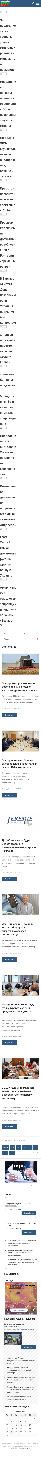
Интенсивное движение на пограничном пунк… (15, 1325)
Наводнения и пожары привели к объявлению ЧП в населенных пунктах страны (8, 104)
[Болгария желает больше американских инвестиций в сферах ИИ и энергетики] (20, 741)
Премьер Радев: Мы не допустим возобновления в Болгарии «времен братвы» (8, 244)
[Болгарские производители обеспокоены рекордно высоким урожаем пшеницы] (20, 664)
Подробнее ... (9, 715)
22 (30, 1428)
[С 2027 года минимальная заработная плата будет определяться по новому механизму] (20, 1068)
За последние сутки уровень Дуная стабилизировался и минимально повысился (22, 1262)
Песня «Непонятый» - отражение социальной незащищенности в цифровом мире (20, 1389)
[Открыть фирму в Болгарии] (21, 1182)
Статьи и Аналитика (17, 1446)
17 (7, 1428)
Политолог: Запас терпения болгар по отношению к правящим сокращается (22, 1243)
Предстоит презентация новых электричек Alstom (8, 199)
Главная (4, 1443)
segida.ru (27, 1448)
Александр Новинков (27, 1329)
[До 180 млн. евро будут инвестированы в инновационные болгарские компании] (20, 821)
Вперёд (5, 1153)
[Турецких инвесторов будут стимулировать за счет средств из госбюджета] (20, 985)
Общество (16, 1443)
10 (7, 1425)
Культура (22, 1443)
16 (35, 1425)
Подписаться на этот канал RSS (15, 1140)
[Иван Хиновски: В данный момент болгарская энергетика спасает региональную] (20, 904)
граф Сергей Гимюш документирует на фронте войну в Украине (21, 1360)
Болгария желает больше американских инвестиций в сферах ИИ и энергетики (19, 764)
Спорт (9, 1446)
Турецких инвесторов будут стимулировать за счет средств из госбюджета (19, 1008)
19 (16, 1428)
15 (30, 1425)
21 (25, 1428)
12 (16, 1425)
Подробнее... (29, 1213)
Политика (28, 1443)
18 (12, 1428)
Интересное (34, 1446)
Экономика (35, 1443)
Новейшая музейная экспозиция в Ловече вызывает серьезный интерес (21, 1379)
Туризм (4, 1446)
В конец (12, 1153)
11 (12, 1425)
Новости (18, 1209)
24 (7, 1432)
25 (12, 1432)
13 (21, 1425)
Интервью (27, 1446)
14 (25, 1425)
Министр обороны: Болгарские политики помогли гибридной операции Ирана (20, 1252)
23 (35, 1428)
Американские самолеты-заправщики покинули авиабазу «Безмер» (8, 604)
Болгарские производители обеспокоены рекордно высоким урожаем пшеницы (19, 687)
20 (21, 1428)
